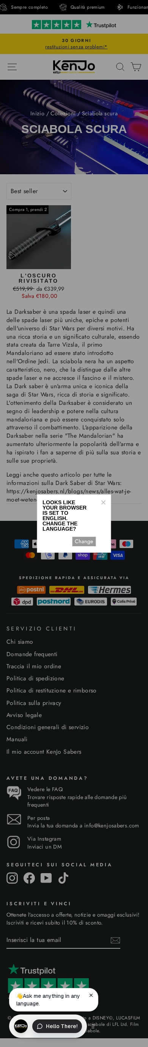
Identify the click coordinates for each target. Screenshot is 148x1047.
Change (84, 541)
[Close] (103, 502)
